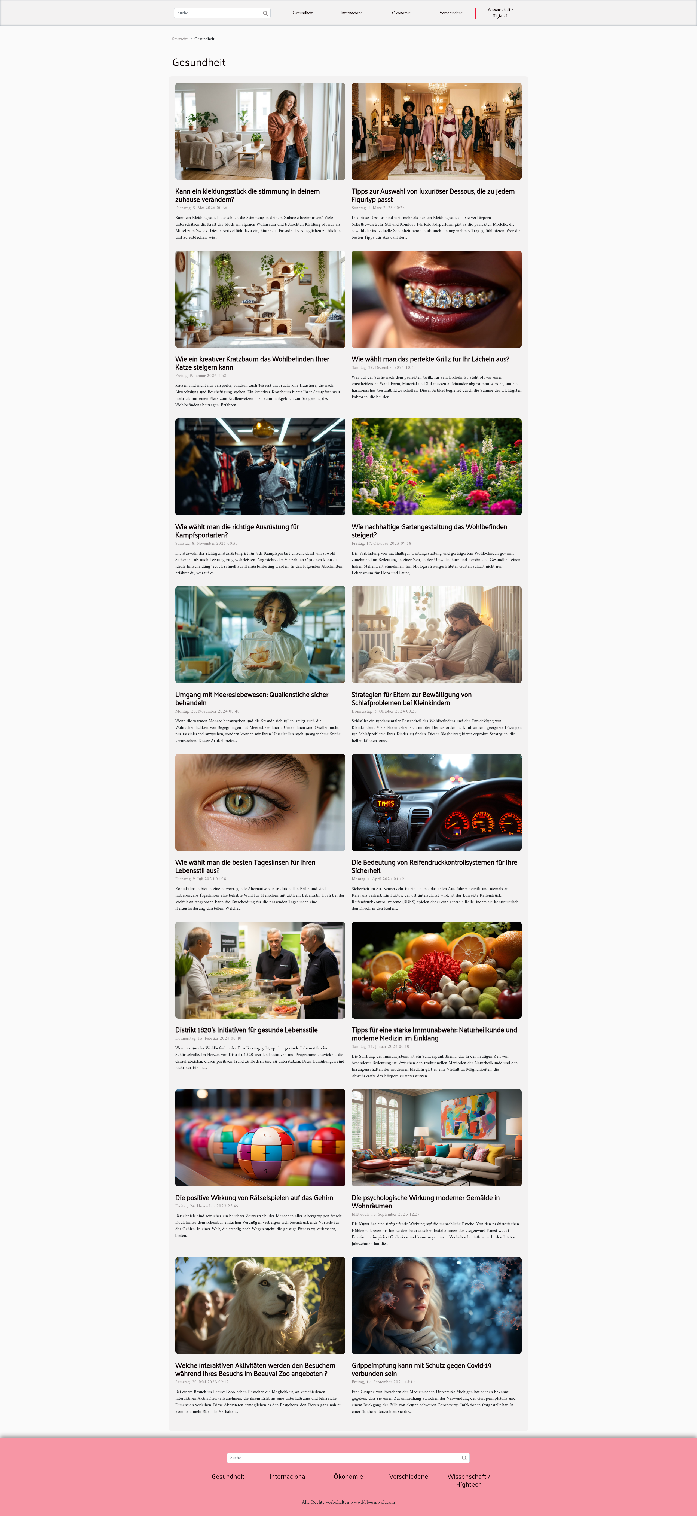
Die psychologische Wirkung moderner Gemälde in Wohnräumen (426, 1201)
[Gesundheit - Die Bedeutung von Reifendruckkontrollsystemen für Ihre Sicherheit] (437, 802)
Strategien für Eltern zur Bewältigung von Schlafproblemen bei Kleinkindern (412, 698)
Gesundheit (303, 13)
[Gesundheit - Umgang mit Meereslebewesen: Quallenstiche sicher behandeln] (260, 634)
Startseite (180, 39)
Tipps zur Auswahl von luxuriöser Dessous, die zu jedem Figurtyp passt (433, 195)
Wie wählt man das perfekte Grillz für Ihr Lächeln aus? (430, 358)
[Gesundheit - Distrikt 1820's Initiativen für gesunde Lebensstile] (260, 970)
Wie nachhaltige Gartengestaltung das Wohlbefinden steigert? (430, 530)
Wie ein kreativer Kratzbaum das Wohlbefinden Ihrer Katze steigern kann (252, 362)
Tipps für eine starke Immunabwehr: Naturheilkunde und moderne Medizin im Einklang (434, 1033)
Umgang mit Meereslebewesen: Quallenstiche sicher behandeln (251, 698)
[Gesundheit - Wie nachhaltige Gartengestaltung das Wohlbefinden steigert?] (437, 467)
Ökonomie (401, 13)
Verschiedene (451, 13)
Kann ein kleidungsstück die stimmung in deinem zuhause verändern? (247, 195)
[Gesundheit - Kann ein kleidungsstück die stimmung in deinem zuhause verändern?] (260, 131)
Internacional (352, 13)
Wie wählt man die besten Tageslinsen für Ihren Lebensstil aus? (245, 866)
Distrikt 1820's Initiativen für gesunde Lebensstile (246, 1029)
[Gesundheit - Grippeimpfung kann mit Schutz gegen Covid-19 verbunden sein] (437, 1305)
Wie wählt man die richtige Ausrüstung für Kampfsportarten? (237, 530)
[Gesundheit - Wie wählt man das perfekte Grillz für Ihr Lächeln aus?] (437, 299)
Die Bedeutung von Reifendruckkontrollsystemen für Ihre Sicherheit (434, 866)
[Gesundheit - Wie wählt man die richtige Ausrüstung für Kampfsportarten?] (260, 467)
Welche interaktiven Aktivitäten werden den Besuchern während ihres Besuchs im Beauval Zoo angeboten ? (255, 1369)
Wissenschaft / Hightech (500, 13)
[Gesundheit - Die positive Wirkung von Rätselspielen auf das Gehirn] (260, 1137)
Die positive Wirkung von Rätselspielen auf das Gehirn (254, 1197)
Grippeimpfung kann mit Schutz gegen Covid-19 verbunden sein (422, 1369)
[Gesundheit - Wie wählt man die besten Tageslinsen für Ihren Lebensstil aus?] (260, 802)
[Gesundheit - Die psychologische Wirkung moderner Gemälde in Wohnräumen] (437, 1137)
